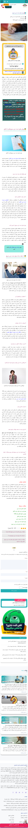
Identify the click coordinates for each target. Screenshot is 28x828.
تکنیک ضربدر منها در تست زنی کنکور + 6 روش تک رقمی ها (16, 685)
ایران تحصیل (7, 104)
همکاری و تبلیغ (11, 815)
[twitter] (19, 792)
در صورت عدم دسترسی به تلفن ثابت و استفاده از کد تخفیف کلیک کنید (13, 72)
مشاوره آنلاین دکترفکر (23, 822)
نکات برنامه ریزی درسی (21, 519)
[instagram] (5, 1)
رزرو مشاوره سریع (24, 815)
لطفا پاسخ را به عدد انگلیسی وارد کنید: (20, 584)
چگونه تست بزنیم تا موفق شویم (14, 332)
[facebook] (13, 792)
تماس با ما (12, 817)
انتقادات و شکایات (24, 817)
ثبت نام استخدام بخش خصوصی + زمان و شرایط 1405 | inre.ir (15, 801)
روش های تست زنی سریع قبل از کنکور (19, 602)
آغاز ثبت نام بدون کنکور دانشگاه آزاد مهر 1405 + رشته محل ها (16, 799)
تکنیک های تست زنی (21, 399)
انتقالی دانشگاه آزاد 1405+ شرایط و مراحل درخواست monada (15, 805)
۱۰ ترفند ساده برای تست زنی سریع (19, 605)
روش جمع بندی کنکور (21, 516)
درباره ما (25, 820)
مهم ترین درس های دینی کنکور (19, 511)
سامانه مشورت (11, 820)
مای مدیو (12, 822)
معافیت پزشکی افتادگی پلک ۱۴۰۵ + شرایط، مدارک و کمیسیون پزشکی (14, 659)
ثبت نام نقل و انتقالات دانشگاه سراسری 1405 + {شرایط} (17, 803)
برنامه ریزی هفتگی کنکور (14, 247)
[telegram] (7, 1)
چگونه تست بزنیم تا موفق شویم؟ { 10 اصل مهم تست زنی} (16, 725)
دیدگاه (25, 558)
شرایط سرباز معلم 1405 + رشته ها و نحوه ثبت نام (17, 646)
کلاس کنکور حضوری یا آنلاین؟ (21, 705)
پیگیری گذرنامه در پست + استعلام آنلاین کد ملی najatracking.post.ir (17, 642)
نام (26, 571)
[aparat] (26, 792)
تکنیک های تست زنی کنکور (15, 17)
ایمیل (26, 578)
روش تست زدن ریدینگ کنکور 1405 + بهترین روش (17, 746)
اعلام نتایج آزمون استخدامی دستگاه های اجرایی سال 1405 (16, 808)
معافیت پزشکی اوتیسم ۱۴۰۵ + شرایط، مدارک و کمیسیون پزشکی (14, 655)
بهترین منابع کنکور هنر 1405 (20, 514)
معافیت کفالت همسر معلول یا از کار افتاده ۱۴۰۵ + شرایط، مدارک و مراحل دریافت (14, 650)
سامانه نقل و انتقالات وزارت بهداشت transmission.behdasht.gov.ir (14, 810)
